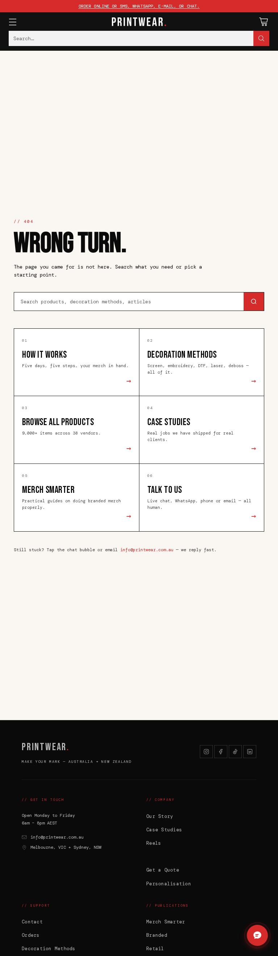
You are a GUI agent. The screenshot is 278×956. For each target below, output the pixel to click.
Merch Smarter (165, 922)
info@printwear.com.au (146, 550)
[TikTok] (235, 751)
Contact (32, 922)
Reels (153, 843)
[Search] (261, 38)
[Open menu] (12, 21)
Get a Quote (162, 870)
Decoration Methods (49, 948)
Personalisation (168, 884)
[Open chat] (257, 935)
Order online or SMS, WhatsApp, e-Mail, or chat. (139, 6)
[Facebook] (220, 751)
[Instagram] (206, 751)
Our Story (159, 816)
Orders (31, 935)
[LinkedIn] (249, 751)
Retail (155, 948)
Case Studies (164, 830)
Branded (156, 935)
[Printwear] (139, 21)
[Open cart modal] (263, 21)
